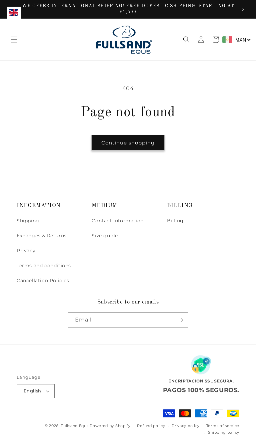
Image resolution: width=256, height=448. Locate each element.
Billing (175, 221)
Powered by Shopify (110, 425)
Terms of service (222, 425)
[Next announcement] (243, 9)
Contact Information (117, 221)
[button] (14, 39)
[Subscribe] (180, 320)
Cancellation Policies (43, 281)
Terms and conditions (44, 266)
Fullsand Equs (74, 425)
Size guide (105, 236)
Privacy (26, 251)
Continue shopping (128, 142)
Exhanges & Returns (42, 236)
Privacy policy (186, 425)
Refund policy (151, 425)
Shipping (28, 221)
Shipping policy (224, 432)
